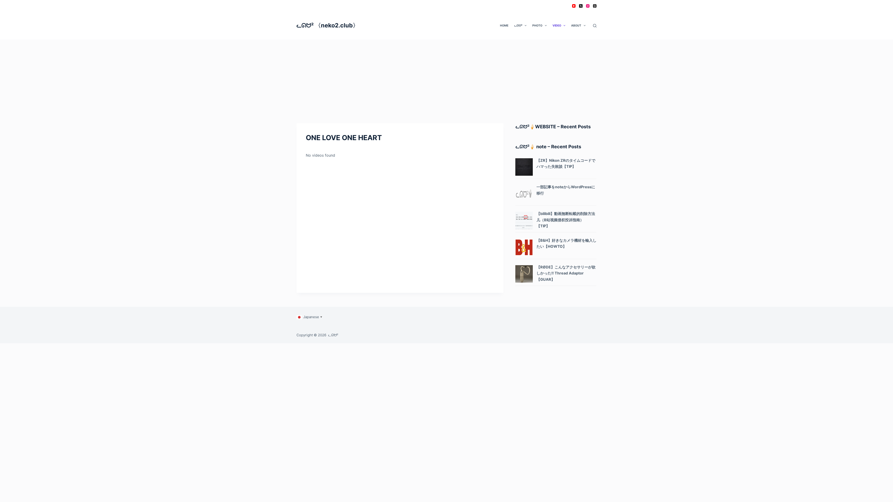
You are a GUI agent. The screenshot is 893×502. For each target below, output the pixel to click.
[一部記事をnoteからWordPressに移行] (524, 193)
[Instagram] (588, 6)
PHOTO (537, 25)
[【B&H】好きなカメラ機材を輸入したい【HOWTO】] (524, 246)
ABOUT (576, 25)
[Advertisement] (446, 74)
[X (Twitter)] (581, 6)
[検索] (594, 25)
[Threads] (594, 6)
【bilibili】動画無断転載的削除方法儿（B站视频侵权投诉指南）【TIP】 (565, 219)
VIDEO (557, 25)
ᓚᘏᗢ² (518, 25)
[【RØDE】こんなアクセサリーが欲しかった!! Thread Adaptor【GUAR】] (524, 273)
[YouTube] (574, 6)
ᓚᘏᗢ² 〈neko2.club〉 (328, 25)
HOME (504, 25)
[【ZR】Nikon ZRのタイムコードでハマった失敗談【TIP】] (524, 166)
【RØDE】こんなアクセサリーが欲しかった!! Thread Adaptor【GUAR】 (566, 273)
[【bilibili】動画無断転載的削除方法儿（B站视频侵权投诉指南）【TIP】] (524, 220)
